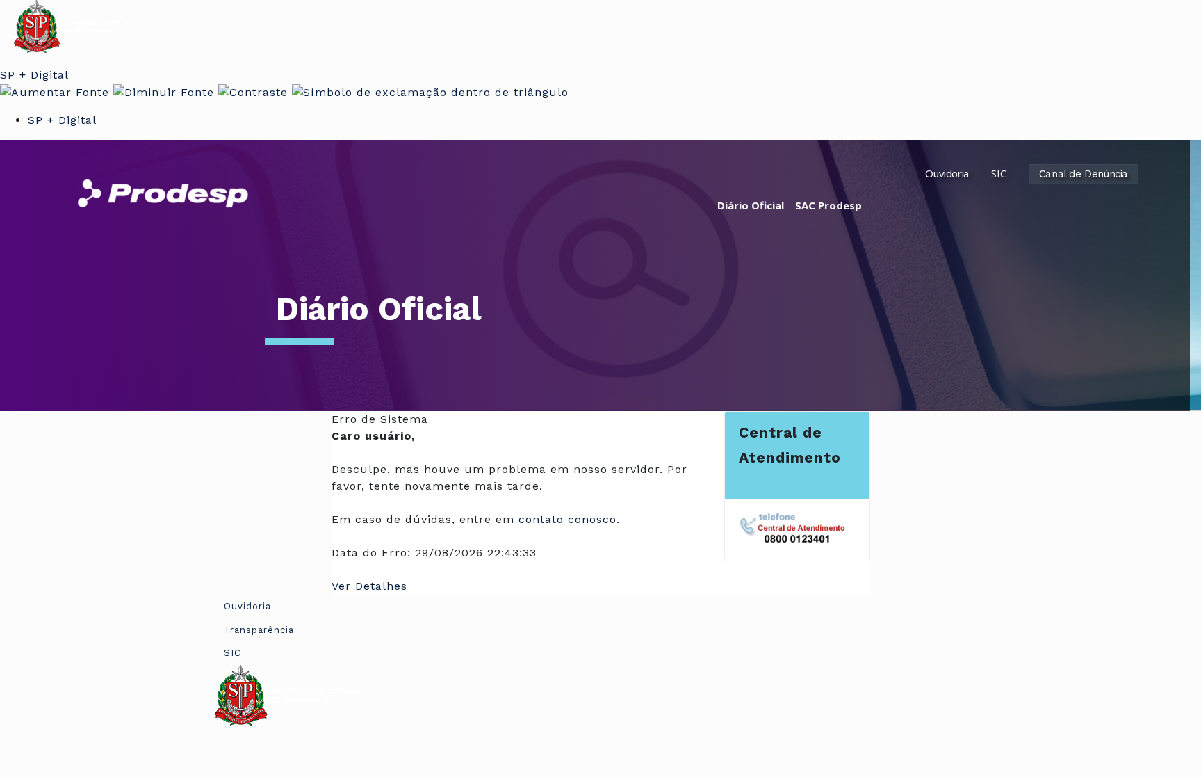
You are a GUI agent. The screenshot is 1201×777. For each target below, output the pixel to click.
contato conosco (567, 519)
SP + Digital (34, 74)
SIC (998, 173)
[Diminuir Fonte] (163, 91)
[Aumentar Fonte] (54, 91)
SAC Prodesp (828, 205)
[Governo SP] (76, 25)
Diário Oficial (750, 205)
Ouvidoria (946, 173)
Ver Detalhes (369, 586)
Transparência (259, 630)
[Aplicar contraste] (253, 91)
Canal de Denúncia (1083, 174)
